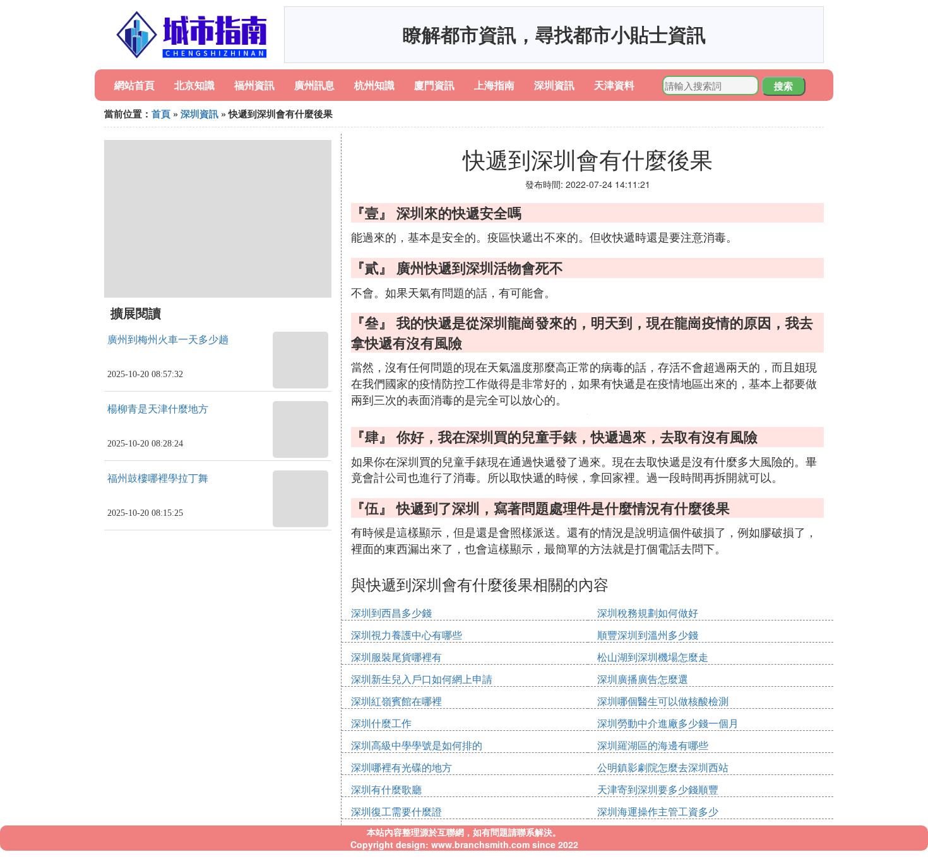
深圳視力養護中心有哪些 (406, 634)
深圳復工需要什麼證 (396, 811)
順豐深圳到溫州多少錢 (647, 634)
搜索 (783, 86)
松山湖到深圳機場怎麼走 (652, 657)
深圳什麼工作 (381, 723)
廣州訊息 (314, 85)
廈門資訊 (434, 85)
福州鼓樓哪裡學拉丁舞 (157, 478)
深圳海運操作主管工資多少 (657, 811)
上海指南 (494, 85)
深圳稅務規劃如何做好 (647, 612)
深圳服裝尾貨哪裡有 (396, 657)
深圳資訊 (554, 85)
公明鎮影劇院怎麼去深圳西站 (663, 767)
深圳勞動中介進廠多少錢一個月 (668, 723)
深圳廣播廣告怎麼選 (642, 679)
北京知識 (194, 85)
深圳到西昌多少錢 (391, 612)
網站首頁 (134, 85)
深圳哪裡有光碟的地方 (401, 767)
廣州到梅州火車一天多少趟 (168, 339)
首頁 (161, 113)
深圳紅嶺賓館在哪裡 (396, 701)
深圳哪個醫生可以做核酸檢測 (663, 701)
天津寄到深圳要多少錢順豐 (657, 789)
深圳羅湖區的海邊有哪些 (652, 745)
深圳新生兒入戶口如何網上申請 (421, 679)
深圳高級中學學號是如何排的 (416, 745)
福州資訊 (254, 85)
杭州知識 (374, 85)
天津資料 (614, 85)
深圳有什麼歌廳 (386, 789)
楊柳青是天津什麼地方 (157, 409)
